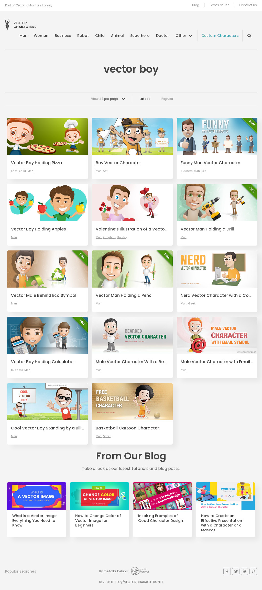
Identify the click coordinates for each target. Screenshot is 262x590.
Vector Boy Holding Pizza (36, 163)
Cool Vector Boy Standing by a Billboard (47, 428)
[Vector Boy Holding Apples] (47, 202)
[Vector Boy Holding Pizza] (47, 136)
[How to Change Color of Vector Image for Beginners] (99, 496)
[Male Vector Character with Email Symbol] (217, 335)
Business (63, 35)
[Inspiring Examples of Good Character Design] (162, 496)
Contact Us (248, 5)
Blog (195, 5)
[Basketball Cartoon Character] (132, 401)
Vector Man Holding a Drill (207, 229)
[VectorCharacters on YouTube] (244, 571)
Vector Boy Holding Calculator (42, 362)
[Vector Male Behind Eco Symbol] (47, 269)
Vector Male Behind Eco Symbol (43, 295)
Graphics (109, 237)
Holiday (122, 237)
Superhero (140, 35)
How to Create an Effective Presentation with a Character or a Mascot (221, 523)
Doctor (162, 35)
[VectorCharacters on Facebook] (227, 571)
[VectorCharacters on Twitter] (235, 571)
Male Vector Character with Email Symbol (217, 362)
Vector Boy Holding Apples (38, 229)
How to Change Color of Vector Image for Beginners (98, 520)
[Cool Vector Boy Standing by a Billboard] (47, 401)
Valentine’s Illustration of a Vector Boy (132, 229)
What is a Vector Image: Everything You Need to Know (34, 520)
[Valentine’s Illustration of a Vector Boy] (132, 202)
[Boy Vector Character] (132, 136)
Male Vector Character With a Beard (132, 362)
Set (105, 171)
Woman (41, 35)
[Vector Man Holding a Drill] (217, 202)
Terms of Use (219, 5)
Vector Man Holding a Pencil (125, 295)
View (104, 99)
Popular (167, 99)
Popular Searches (20, 571)
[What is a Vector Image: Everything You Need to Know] (36, 496)
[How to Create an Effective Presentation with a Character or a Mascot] (225, 496)
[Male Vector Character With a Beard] (132, 335)
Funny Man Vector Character (210, 163)
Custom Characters (220, 35)
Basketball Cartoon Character (127, 428)
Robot (83, 35)
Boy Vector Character (118, 163)
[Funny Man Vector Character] (217, 136)
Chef (14, 171)
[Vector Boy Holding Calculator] (47, 335)
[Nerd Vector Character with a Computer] (217, 269)
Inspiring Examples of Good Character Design (160, 518)
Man (23, 35)
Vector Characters (20, 24)
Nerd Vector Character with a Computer (217, 295)
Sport (107, 436)
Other (181, 35)
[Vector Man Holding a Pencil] (132, 269)
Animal (117, 35)
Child (100, 35)
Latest (145, 99)
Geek (191, 303)
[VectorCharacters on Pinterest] (253, 571)
